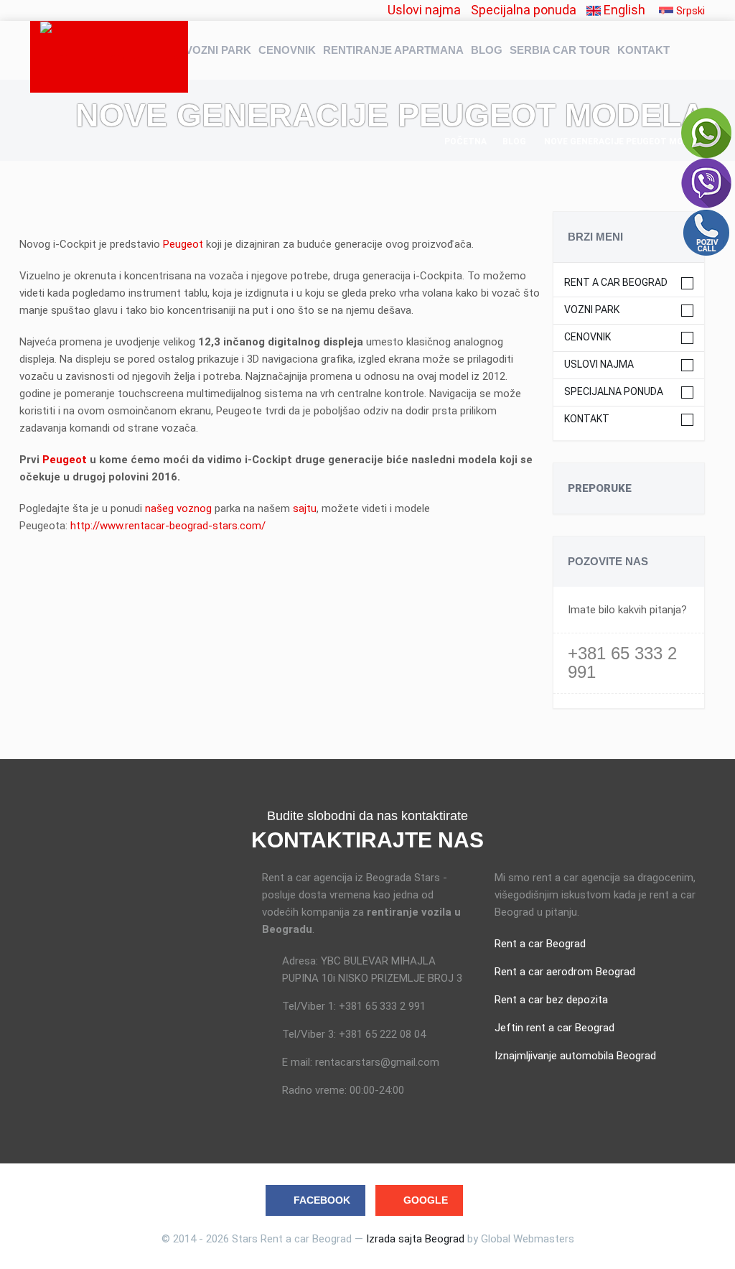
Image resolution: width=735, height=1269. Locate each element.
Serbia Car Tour (560, 50)
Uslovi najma (424, 9)
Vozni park (218, 50)
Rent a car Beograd (616, 282)
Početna (465, 141)
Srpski (689, 10)
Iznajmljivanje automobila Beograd (575, 1055)
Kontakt (643, 50)
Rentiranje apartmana (393, 50)
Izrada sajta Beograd (415, 1238)
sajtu (305, 508)
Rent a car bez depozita (551, 999)
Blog (486, 50)
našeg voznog (180, 508)
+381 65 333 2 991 (622, 662)
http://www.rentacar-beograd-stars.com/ (168, 525)
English (623, 9)
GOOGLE (425, 1200)
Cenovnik (287, 50)
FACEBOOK (322, 1200)
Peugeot (184, 244)
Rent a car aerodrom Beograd (565, 971)
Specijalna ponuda (523, 9)
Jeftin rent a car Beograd (554, 1027)
